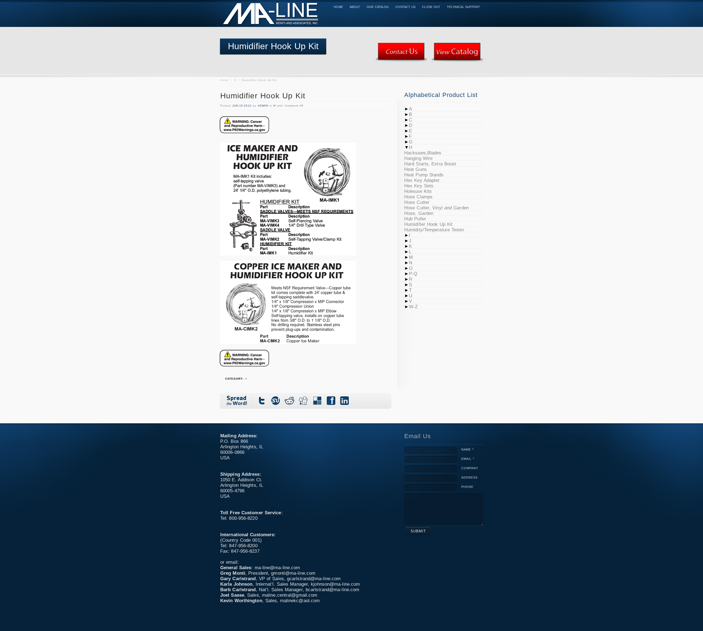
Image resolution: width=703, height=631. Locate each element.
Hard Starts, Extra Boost (430, 163)
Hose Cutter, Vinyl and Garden (436, 207)
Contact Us (405, 7)
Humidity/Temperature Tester (434, 229)
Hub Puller (415, 218)
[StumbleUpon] (276, 400)
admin (263, 105)
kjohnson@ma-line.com (335, 584)
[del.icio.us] (317, 400)
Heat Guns (415, 169)
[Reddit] (290, 400)
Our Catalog (378, 7)
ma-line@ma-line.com (277, 567)
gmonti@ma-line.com (293, 573)
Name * (467, 449)
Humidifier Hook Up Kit (262, 95)
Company (469, 468)
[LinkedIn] (345, 400)
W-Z (413, 306)
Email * (467, 458)
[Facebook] (331, 400)
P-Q (413, 273)
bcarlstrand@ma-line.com (332, 589)
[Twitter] (262, 400)
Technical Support (463, 7)
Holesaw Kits (418, 191)
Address (469, 477)
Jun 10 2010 (242, 105)
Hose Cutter (416, 202)
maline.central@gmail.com (289, 595)
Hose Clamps (418, 196)
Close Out (431, 7)
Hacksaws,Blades (423, 152)
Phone (467, 486)
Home (338, 7)
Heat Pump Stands (424, 174)
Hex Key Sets (418, 185)
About (355, 7)
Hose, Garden (418, 213)
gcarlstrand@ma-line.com (314, 578)
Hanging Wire (418, 158)
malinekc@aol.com (300, 600)
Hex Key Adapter (422, 180)
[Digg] (303, 400)
